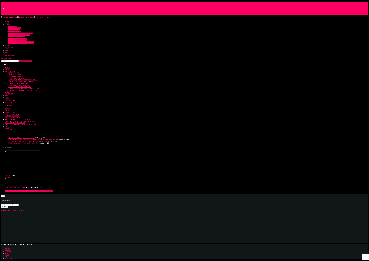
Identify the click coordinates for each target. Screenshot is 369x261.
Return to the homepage (12, 210)
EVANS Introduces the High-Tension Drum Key (23, 143)
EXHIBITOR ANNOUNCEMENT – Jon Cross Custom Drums (27, 141)
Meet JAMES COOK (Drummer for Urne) (21, 138)
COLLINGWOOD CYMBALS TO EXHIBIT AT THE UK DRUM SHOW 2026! (33, 139)
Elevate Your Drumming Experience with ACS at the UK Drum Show (29, 191)
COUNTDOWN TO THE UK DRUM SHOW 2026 (19, 3)
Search (25, 61)
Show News (15, 187)
